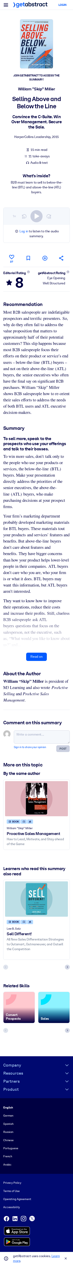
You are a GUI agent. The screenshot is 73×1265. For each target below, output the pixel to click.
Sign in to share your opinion (30, 747)
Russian (8, 1131)
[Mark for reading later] (28, 258)
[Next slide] (67, 967)
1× (14, 216)
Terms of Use (11, 1191)
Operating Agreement (17, 1199)
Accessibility (11, 1207)
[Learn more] (28, 271)
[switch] (36, 216)
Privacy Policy (12, 1182)
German (8, 1115)
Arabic (7, 1164)
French (7, 1156)
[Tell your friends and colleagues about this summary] (61, 258)
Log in (23, 231)
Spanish (8, 1123)
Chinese (8, 1140)
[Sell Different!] (36, 898)
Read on (36, 657)
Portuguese (10, 1148)
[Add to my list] (45, 258)
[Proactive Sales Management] (36, 798)
